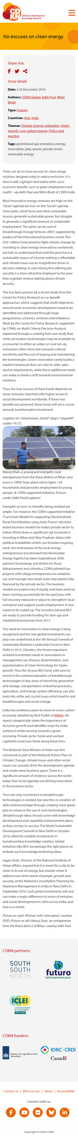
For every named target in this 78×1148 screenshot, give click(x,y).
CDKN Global (31, 97)
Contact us (10, 1091)
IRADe (58, 715)
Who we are (31, 1091)
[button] (70, 13)
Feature (22, 110)
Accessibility (66, 1091)
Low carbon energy (33, 131)
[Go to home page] (30, 13)
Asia (27, 118)
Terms (48, 1091)
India (35, 118)
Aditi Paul (49, 97)
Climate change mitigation (40, 125)
